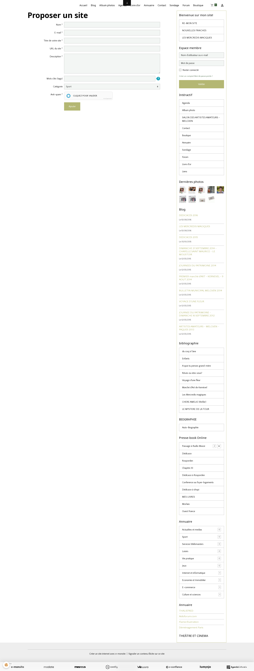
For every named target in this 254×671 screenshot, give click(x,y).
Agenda (122, 5)
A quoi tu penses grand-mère (196, 366)
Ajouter (72, 106)
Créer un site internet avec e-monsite (107, 653)
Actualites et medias (201, 529)
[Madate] (49, 667)
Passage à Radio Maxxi (193, 446)
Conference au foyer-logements (198, 482)
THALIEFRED (186, 610)
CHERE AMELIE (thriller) (194, 402)
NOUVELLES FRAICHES (194, 30)
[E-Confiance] (174, 667)
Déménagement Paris (191, 627)
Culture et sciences (201, 594)
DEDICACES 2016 (188, 215)
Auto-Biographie (190, 427)
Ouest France (188, 511)
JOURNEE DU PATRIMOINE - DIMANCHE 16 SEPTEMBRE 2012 (197, 314)
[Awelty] (111, 667)
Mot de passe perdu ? (204, 76)
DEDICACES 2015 (188, 237)
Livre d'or (135, 5)
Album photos (107, 5)
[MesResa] (80, 667)
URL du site (55, 48)
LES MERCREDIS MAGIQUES (197, 37)
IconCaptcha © (107, 98)
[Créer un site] (17, 667)
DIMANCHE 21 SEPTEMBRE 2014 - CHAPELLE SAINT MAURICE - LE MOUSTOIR (198, 251)
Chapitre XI (187, 468)
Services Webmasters (201, 544)
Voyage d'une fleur (191, 380)
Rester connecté (191, 70)
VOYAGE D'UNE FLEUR (191, 301)
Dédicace (187, 453)
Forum (186, 5)
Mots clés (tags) (55, 78)
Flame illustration (189, 622)
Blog (93, 5)
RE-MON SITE (189, 23)
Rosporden (187, 460)
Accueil (83, 5)
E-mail (57, 32)
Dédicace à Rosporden (193, 475)
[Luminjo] (205, 667)
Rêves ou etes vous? (192, 373)
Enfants (185, 358)
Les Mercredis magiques (194, 394)
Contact (162, 5)
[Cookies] (6, 665)
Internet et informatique (201, 573)
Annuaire (149, 5)
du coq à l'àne (189, 351)
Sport (201, 537)
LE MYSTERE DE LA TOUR (195, 409)
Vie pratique (201, 558)
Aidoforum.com (188, 616)
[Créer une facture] (143, 667)
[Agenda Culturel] (237, 667)
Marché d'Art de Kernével (194, 387)
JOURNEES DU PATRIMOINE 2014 (197, 265)
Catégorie (58, 86)
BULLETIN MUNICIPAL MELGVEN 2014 (200, 290)
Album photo (188, 110)
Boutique (198, 5)
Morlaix (186, 504)
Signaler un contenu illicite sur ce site (146, 653)
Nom (58, 24)
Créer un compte (186, 76)
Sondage (174, 5)
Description (55, 56)
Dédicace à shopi (190, 489)
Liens (184, 171)
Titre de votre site (52, 40)
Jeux (201, 565)
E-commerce (201, 587)
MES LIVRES (188, 497)
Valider (201, 84)
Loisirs (201, 551)
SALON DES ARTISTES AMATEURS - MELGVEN (201, 119)
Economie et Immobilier (201, 580)
